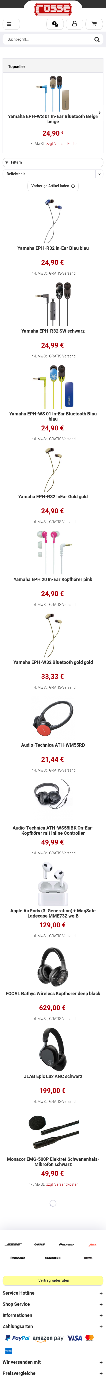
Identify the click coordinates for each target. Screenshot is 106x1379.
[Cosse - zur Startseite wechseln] (53, 10)
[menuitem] (11, 24)
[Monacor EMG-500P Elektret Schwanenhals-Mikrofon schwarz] (53, 1132)
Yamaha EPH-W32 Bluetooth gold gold (53, 663)
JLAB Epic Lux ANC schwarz (53, 1077)
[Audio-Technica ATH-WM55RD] (53, 718)
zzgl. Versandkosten (62, 143)
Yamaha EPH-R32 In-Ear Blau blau (53, 249)
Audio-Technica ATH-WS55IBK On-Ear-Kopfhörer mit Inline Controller (53, 831)
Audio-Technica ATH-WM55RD (53, 746)
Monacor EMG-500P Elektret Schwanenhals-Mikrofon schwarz (53, 1162)
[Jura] (92, 1245)
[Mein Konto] (74, 24)
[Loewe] (88, 1258)
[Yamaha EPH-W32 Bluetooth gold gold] (53, 635)
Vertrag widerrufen (53, 1280)
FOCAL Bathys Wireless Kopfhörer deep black (53, 994)
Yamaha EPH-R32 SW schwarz (53, 332)
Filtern (16, 162)
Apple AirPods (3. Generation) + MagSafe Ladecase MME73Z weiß (53, 913)
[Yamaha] (39, 1245)
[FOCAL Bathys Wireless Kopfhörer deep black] (53, 967)
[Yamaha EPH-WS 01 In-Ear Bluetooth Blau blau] (53, 387)
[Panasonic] (17, 1258)
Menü (11, 24)
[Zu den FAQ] (55, 24)
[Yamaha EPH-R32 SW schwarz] (53, 304)
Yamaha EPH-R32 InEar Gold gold (53, 497)
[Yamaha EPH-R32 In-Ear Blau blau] (53, 221)
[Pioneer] (66, 1245)
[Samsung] (53, 1258)
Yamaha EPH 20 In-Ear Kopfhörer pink (53, 580)
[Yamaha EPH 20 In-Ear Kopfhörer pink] (53, 553)
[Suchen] (97, 39)
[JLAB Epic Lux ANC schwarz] (53, 1050)
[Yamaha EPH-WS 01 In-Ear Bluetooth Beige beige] (53, 93)
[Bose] (13, 1245)
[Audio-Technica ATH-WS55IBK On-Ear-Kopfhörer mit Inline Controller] (53, 801)
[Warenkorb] (94, 24)
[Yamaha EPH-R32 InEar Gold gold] (53, 470)
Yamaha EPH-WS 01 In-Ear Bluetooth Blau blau (53, 417)
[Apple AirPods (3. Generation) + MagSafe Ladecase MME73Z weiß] (53, 884)
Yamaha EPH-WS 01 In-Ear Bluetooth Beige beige (53, 119)
